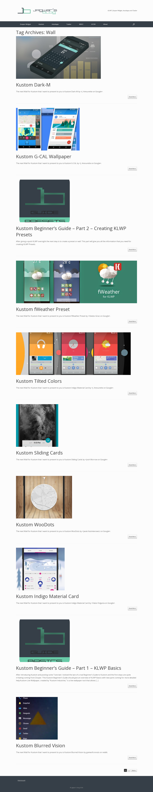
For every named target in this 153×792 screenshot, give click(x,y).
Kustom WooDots (35, 524)
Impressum (21, 780)
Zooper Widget (25, 24)
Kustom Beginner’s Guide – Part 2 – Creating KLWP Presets (71, 231)
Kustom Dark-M (33, 84)
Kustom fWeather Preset (43, 309)
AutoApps (55, 24)
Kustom (41, 24)
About (105, 24)
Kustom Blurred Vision (40, 745)
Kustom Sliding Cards (39, 452)
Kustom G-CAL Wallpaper (43, 156)
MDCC (81, 24)
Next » (134, 770)
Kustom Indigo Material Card (47, 596)
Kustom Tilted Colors (39, 381)
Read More (132, 97)
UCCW (93, 24)
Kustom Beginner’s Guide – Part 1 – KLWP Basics (68, 668)
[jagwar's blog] (38, 10)
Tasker (68, 24)
